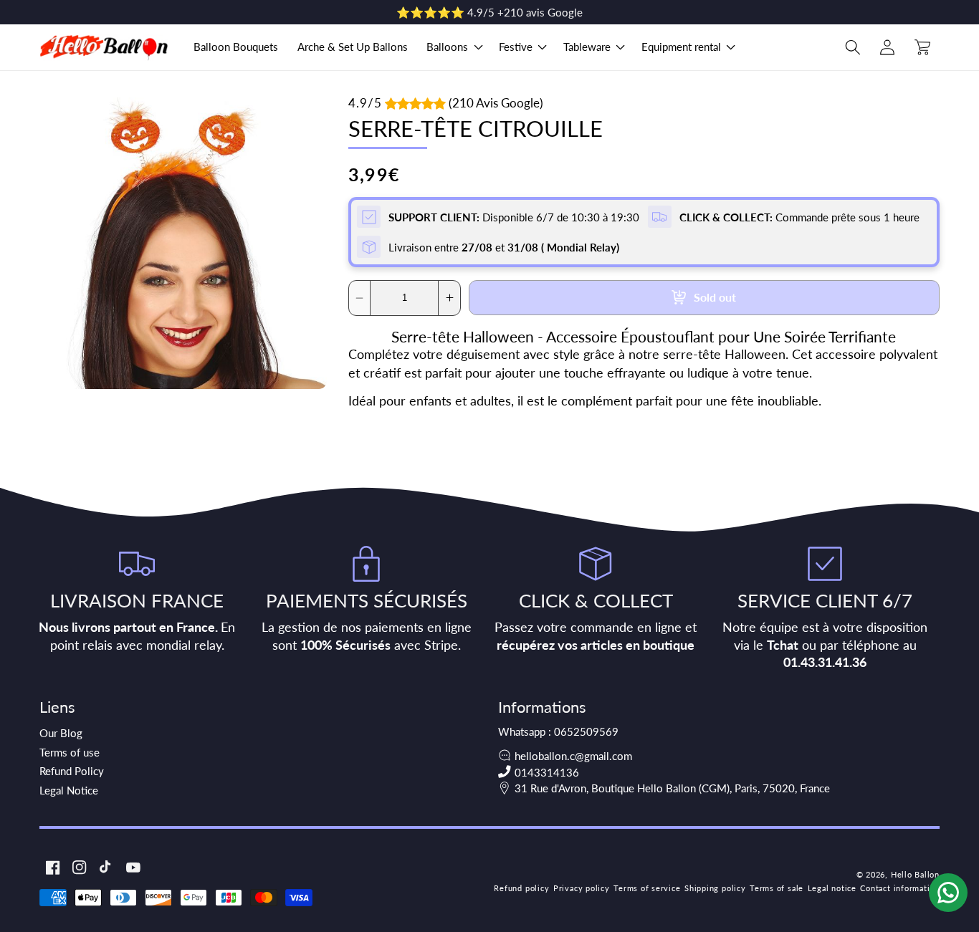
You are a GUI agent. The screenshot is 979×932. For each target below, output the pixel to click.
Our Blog (60, 732)
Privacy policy (581, 888)
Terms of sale (776, 888)
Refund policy (521, 888)
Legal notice (832, 888)
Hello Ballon (915, 874)
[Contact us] (948, 892)
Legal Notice (68, 790)
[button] (453, 47)
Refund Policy (71, 770)
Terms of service (646, 888)
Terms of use (69, 752)
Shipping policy (715, 888)
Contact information (900, 888)
